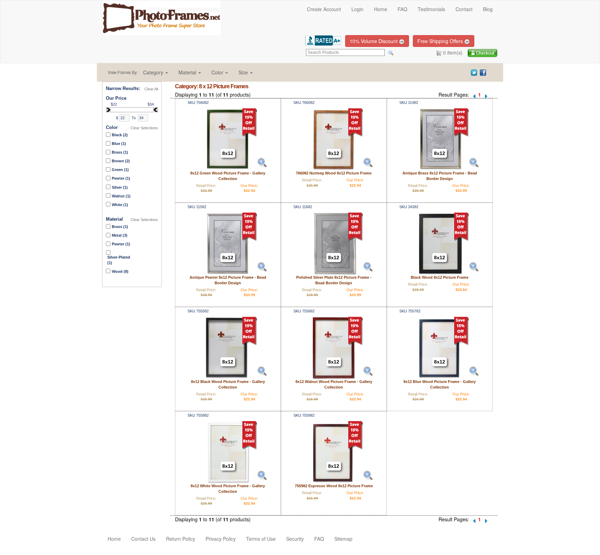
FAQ (402, 9)
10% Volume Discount (374, 41)
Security (295, 538)
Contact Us (143, 538)
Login (357, 9)
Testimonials (431, 9)
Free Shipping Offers (440, 41)
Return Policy (180, 538)
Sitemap (343, 538)
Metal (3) (119, 235)
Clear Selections (144, 128)
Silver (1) (120, 187)
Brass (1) (120, 152)
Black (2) (120, 135)
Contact (464, 9)
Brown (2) (121, 161)
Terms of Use (261, 538)
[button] (155, 72)
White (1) (120, 205)
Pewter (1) (121, 178)
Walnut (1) (121, 196)
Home (380, 9)
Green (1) (120, 170)
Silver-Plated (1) (118, 260)
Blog (488, 9)
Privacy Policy (221, 538)
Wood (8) (120, 271)
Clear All (151, 89)
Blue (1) (119, 143)
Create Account (324, 9)
